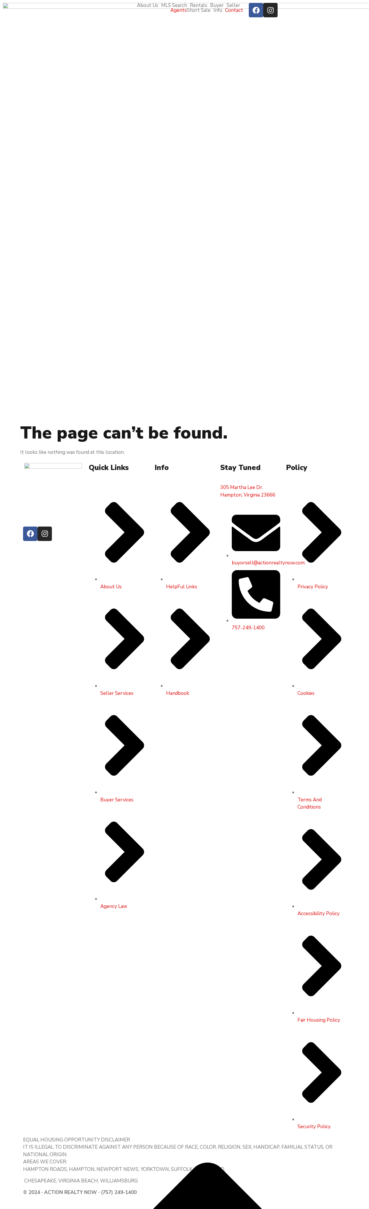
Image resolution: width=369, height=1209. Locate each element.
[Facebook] (256, 10)
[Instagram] (270, 10)
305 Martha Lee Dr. (241, 487)
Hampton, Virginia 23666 (247, 495)
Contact (234, 10)
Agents (178, 10)
